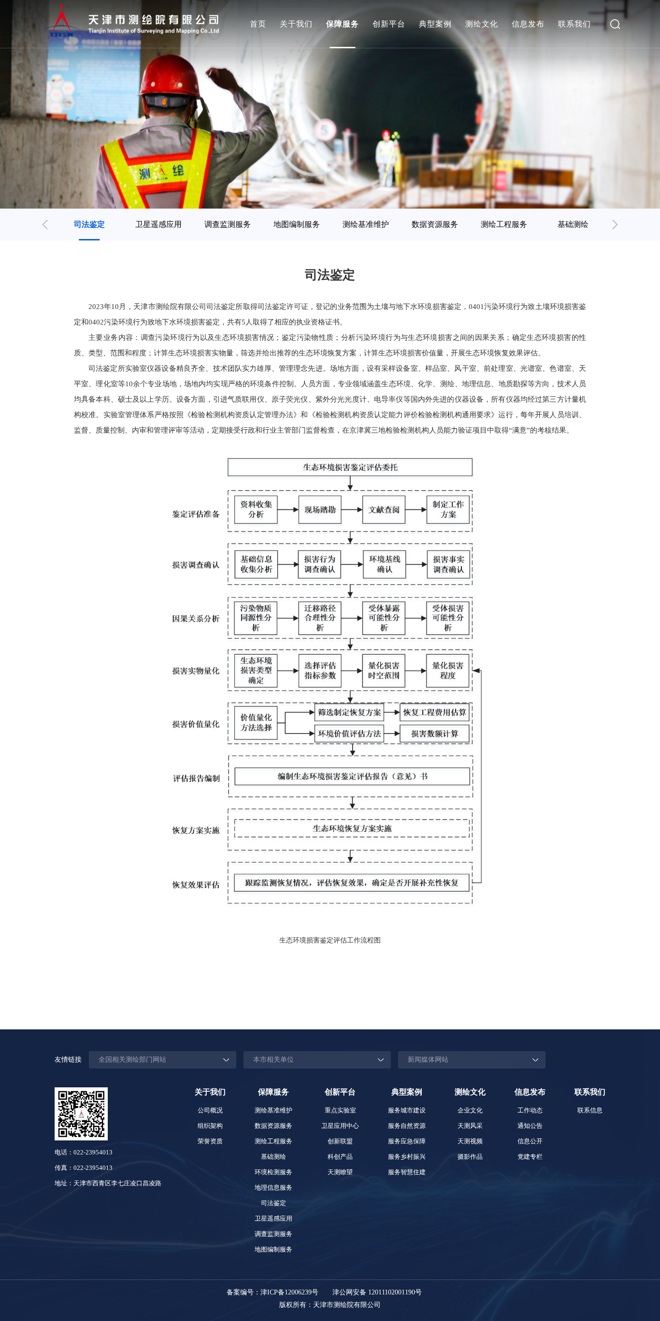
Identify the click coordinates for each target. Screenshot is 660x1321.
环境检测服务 (273, 1172)
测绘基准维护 (366, 224)
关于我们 (296, 24)
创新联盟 (340, 1141)
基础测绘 (573, 224)
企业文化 (470, 1110)
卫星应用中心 (340, 1125)
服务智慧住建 (407, 1172)
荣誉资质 (210, 1141)
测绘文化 (481, 24)
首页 (258, 24)
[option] (89, 224)
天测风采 (470, 1125)
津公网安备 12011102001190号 (377, 1292)
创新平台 (389, 24)
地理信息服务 (273, 1187)
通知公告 (530, 1125)
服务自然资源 (407, 1125)
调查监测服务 (227, 224)
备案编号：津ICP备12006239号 (272, 1292)
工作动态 (530, 1110)
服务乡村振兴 (407, 1156)
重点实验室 (340, 1110)
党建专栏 (530, 1156)
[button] (45, 224)
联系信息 (590, 1110)
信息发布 (528, 24)
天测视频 (470, 1141)
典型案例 (435, 24)
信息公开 (530, 1141)
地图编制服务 (296, 224)
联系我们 (574, 24)
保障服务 (342, 24)
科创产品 (340, 1156)
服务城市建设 (407, 1110)
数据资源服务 (435, 224)
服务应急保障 (407, 1141)
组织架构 (210, 1125)
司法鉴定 (89, 224)
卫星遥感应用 (158, 224)
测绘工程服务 (504, 224)
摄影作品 (470, 1156)
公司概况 (210, 1110)
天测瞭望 (340, 1172)
